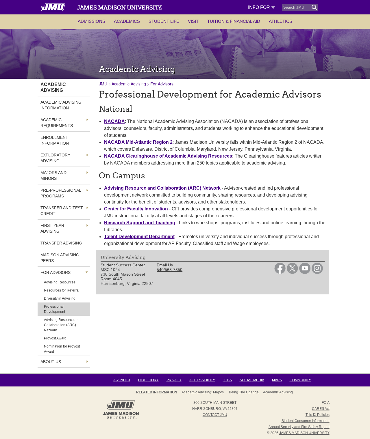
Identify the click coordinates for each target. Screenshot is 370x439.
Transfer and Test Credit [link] (61, 211)
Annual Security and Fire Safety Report (299, 427)
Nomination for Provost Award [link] (62, 349)
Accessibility (202, 380)
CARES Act (321, 409)
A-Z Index (121, 380)
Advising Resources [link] (59, 282)
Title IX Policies (318, 415)
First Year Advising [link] (52, 228)
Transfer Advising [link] (61, 243)
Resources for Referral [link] (61, 290)
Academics (127, 21)
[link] (280, 272)
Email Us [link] (165, 265)
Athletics (280, 21)
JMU (103, 84)
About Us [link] (50, 361)
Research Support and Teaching (139, 222)
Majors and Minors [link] (53, 175)
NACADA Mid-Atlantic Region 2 (138, 142)
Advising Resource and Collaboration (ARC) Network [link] (62, 325)
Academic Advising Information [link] (61, 105)
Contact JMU (215, 415)
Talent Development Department (139, 236)
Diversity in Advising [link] (59, 298)
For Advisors (161, 84)
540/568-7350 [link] (169, 269)
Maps (277, 380)
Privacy (174, 380)
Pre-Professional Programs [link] (60, 193)
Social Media (252, 380)
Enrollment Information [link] (54, 140)
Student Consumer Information (306, 421)
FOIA (326, 403)
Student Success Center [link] (123, 265)
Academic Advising (129, 84)
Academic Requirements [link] (56, 122)
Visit (193, 21)
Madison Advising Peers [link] (59, 258)
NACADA (114, 121)
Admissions (91, 21)
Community (300, 380)
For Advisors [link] (55, 272)
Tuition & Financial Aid (233, 21)
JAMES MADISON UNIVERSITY (304, 433)
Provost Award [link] (55, 338)
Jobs (227, 380)
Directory (148, 380)
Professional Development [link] (54, 309)
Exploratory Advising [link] (55, 158)
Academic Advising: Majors (203, 392)
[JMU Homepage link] (121, 418)
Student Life (164, 21)
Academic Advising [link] (53, 87)
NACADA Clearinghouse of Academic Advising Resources (168, 156)
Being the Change (244, 392)
